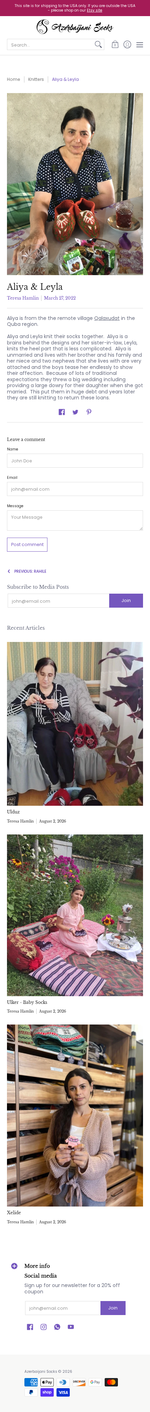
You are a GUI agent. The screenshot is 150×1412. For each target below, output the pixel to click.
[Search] (98, 44)
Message (15, 506)
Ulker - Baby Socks (27, 1002)
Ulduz (13, 812)
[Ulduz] (75, 724)
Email (12, 477)
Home (13, 79)
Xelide (14, 1212)
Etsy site (94, 10)
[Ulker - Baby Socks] (75, 915)
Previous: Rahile (30, 571)
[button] (115, 44)
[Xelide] (75, 1116)
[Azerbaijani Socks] (75, 26)
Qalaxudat (107, 318)
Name (12, 449)
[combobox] (50, 44)
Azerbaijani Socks (40, 1371)
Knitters (36, 79)
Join (126, 600)
